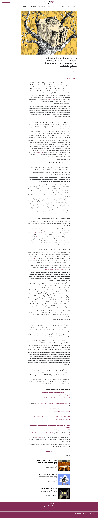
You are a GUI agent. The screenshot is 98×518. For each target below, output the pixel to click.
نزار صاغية (54, 481)
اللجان (49, 6)
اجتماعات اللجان (42, 6)
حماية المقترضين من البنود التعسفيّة (62, 419)
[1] (34, 258)
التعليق (37, 236)
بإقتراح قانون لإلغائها (38, 437)
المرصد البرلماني (53, 467)
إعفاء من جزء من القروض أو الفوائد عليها (61, 411)
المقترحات (74, 6)
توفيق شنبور (54, 495)
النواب (68, 6)
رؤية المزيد (55, 466)
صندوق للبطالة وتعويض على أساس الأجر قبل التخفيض (53, 392)
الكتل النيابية (55, 6)
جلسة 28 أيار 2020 (51, 99)
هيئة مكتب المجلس (32, 6)
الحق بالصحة (40, 152)
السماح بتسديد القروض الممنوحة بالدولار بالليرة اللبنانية (58, 408)
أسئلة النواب (62, 6)
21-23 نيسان (34, 228)
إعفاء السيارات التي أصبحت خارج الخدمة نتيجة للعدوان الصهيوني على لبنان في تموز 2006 (51, 416)
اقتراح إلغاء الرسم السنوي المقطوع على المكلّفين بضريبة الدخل (57, 397)
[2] (39, 340)
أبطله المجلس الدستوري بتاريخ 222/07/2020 (54, 269)
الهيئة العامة (24, 6)
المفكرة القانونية (73, 69)
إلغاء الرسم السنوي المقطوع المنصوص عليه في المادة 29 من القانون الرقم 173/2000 (52, 403)
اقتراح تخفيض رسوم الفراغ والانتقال (62, 395)
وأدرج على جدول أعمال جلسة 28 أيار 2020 (36, 232)
